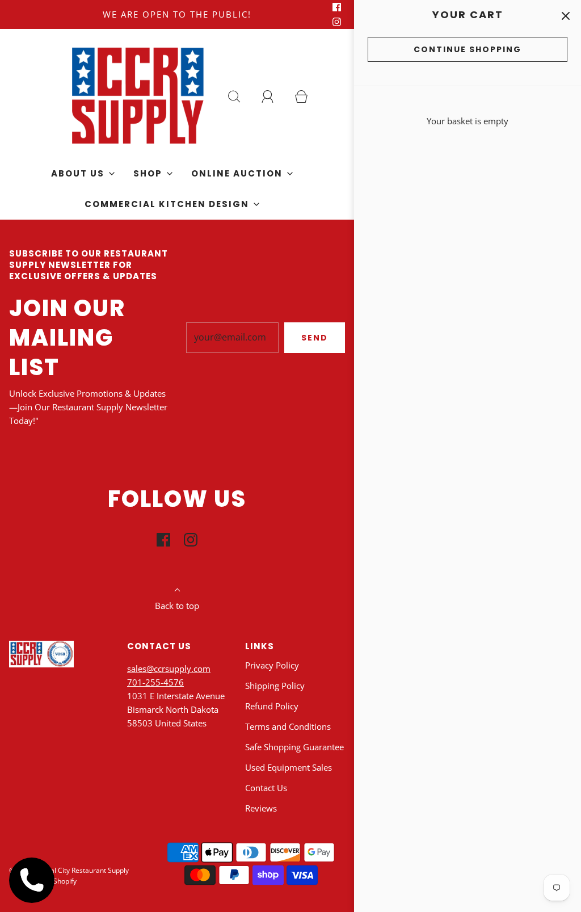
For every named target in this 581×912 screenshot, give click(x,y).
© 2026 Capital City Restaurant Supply (69, 870)
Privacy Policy (272, 665)
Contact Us (266, 787)
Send (314, 337)
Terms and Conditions (288, 726)
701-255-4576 (155, 682)
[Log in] (274, 96)
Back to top (177, 605)
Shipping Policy (275, 685)
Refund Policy (271, 706)
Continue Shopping (467, 49)
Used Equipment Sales (288, 767)
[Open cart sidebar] (565, 15)
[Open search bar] (240, 96)
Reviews (261, 808)
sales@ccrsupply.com (168, 668)
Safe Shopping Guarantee (294, 747)
